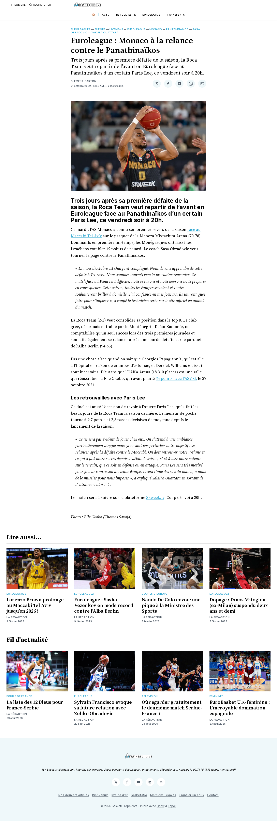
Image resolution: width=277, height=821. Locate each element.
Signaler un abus (191, 795)
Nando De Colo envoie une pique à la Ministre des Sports (171, 605)
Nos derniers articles (73, 795)
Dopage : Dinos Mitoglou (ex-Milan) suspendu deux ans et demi (238, 605)
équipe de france (19, 696)
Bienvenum (100, 795)
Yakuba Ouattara (105, 32)
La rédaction (16, 617)
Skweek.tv (155, 497)
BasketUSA (139, 795)
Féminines (216, 696)
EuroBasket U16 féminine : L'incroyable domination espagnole (239, 708)
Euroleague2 (81, 29)
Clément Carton (83, 81)
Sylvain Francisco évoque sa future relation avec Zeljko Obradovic (103, 708)
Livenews (116, 29)
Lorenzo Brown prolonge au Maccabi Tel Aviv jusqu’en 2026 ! (35, 605)
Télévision (150, 696)
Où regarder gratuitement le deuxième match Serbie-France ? (172, 708)
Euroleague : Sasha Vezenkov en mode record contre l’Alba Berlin (103, 605)
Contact (213, 795)
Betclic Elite (126, 14)
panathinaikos (177, 29)
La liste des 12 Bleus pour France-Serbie (34, 705)
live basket (120, 795)
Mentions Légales (163, 795)
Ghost (160, 806)
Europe (100, 29)
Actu (106, 14)
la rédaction (152, 617)
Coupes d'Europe (154, 593)
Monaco (155, 29)
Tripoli (172, 806)
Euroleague (151, 14)
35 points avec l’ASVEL (176, 378)
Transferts (176, 14)
